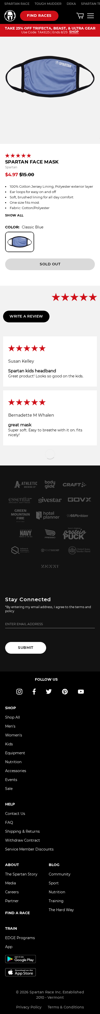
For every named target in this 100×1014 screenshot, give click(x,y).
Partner (12, 901)
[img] (50, 348)
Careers (12, 892)
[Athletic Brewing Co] (26, 484)
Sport (54, 883)
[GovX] (80, 500)
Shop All (12, 717)
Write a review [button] (26, 316)
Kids (9, 744)
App (8, 946)
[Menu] (90, 15)
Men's (10, 726)
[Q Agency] (20, 550)
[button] (18, 156)
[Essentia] (20, 500)
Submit (25, 647)
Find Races (39, 15)
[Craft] (74, 484)
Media (10, 883)
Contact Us (15, 813)
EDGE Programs (20, 938)
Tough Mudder (48, 4)
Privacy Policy (29, 1007)
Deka (71, 4)
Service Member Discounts (29, 849)
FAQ (9, 822)
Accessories (15, 771)
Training (56, 901)
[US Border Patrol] (80, 550)
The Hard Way (61, 910)
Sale (9, 788)
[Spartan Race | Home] (10, 15)
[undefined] (50, 484)
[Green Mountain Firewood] (20, 515)
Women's (13, 735)
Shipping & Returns (22, 831)
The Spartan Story (21, 874)
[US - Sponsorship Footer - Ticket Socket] (50, 550)
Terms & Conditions (66, 1007)
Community (60, 874)
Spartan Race (16, 4)
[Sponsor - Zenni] (50, 566)
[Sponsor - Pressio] (50, 533)
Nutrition (13, 762)
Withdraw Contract (22, 840)
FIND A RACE (17, 913)
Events (11, 779)
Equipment (15, 753)
